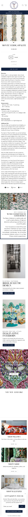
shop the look (8, 345)
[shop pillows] (14, 427)
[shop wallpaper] (14, 482)
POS (8, 515)
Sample (16, 57)
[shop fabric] (14, 455)
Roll (11, 57)
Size (14, 54)
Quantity (14, 61)
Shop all (14, 471)
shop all (14, 444)
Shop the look (8, 293)
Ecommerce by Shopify (15, 515)
